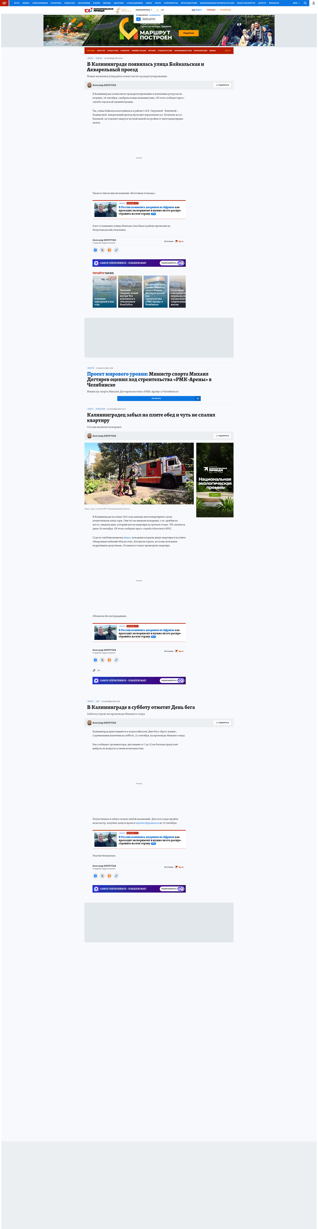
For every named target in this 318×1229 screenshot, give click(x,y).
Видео (26, 3)
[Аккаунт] (313, 3)
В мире (100, 3)
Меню (4, 3)
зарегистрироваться (148, 826)
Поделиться (223, 85)
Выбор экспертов (255, 3)
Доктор (272, 3)
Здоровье (122, 3)
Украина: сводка (142, 51)
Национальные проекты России (225, 3)
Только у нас (114, 51)
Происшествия (195, 3)
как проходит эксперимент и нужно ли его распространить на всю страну (150, 210)
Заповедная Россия (188, 51)
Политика (57, 3)
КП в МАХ (156, 51)
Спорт (162, 3)
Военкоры (127, 51)
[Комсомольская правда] (98, 9)
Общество (72, 3)
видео (127, 541)
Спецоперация (41, 3)
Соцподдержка (138, 3)
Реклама (210, 10)
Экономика (87, 3)
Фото (17, 3)
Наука (153, 3)
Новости (101, 51)
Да (138, 21)
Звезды (110, 3)
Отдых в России (169, 51)
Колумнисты (176, 3)
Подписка (225, 10)
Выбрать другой (149, 21)
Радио (197, 10)
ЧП (99, 674)
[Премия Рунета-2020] (122, 10)
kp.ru (181, 241)
